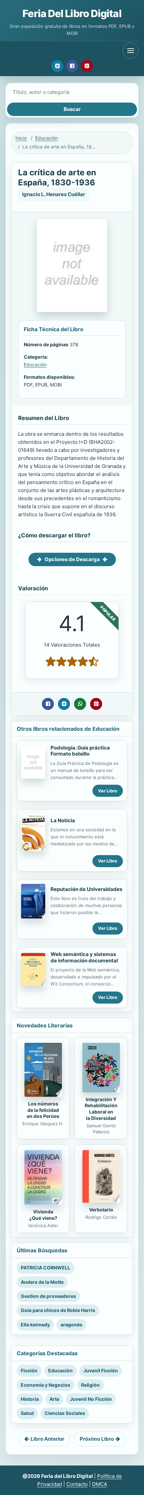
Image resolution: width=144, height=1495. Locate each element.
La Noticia (63, 820)
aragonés (71, 1324)
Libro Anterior (47, 1439)
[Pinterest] (87, 66)
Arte (54, 1399)
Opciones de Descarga (72, 559)
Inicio (21, 138)
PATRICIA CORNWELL (45, 1267)
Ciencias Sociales (65, 1413)
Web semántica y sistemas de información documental (84, 957)
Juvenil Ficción (100, 1370)
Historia (30, 1399)
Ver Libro (107, 790)
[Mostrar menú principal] (131, 51)
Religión (90, 1385)
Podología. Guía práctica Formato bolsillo (80, 750)
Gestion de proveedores (48, 1296)
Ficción (29, 1370)
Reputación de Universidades (86, 889)
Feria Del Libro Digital (71, 13)
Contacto (77, 1484)
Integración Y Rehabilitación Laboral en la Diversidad (101, 1108)
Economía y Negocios (45, 1385)
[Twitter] (57, 66)
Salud (27, 1413)
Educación (46, 138)
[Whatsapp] (80, 704)
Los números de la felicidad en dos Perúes (43, 1110)
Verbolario (101, 1209)
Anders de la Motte (42, 1282)
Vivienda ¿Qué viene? (43, 1215)
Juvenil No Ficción (91, 1399)
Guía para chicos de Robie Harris (58, 1310)
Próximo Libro (97, 1439)
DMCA (99, 1484)
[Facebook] (72, 66)
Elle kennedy (35, 1324)
